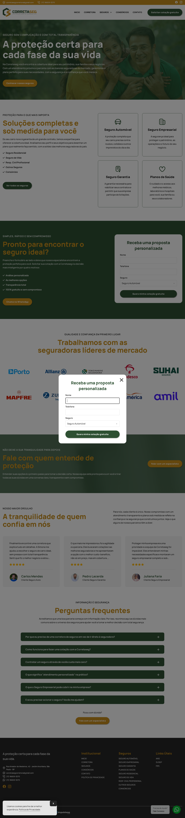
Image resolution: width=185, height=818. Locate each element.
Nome (68, 395)
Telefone (69, 406)
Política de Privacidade (29, 809)
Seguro (69, 418)
